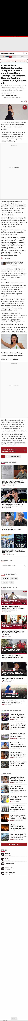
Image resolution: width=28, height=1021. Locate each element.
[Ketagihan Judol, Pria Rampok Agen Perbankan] (14, 669)
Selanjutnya (15, 456)
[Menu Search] (23, 53)
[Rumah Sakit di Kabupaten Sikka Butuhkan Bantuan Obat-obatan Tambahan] (14, 622)
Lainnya (22, 56)
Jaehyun (15, 206)
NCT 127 (4, 220)
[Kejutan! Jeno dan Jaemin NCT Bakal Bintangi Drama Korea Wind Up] (14, 519)
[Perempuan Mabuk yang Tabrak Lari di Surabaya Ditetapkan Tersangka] (5, 726)
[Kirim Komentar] (25, 566)
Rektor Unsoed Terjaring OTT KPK (15, 61)
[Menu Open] (26, 53)
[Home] (8, 53)
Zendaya (4, 127)
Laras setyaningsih (11, 95)
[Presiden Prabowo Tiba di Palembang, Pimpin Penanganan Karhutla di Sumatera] (14, 597)
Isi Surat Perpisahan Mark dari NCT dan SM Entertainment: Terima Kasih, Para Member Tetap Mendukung (15, 263)
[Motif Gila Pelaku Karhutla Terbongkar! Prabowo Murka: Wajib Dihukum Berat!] (5, 745)
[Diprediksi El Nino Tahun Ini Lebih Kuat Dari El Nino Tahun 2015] (14, 692)
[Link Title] (2, 65)
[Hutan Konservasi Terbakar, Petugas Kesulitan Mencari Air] (14, 646)
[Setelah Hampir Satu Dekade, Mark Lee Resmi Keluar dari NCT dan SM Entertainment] (14, 495)
